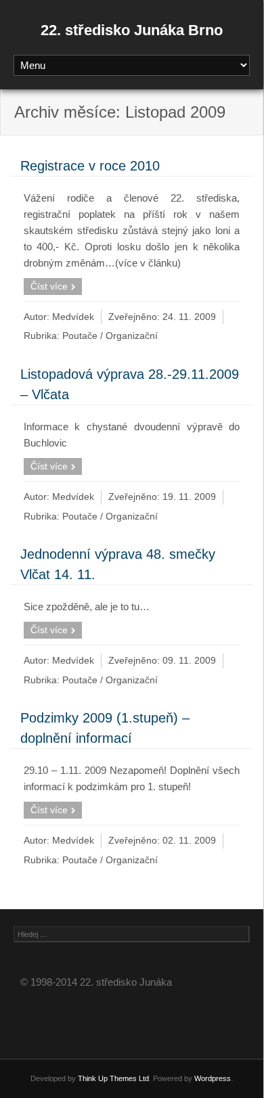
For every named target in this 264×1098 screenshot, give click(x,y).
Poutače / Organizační (110, 336)
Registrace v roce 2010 (90, 165)
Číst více (49, 286)
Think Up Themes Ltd (113, 1078)
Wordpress (212, 1078)
